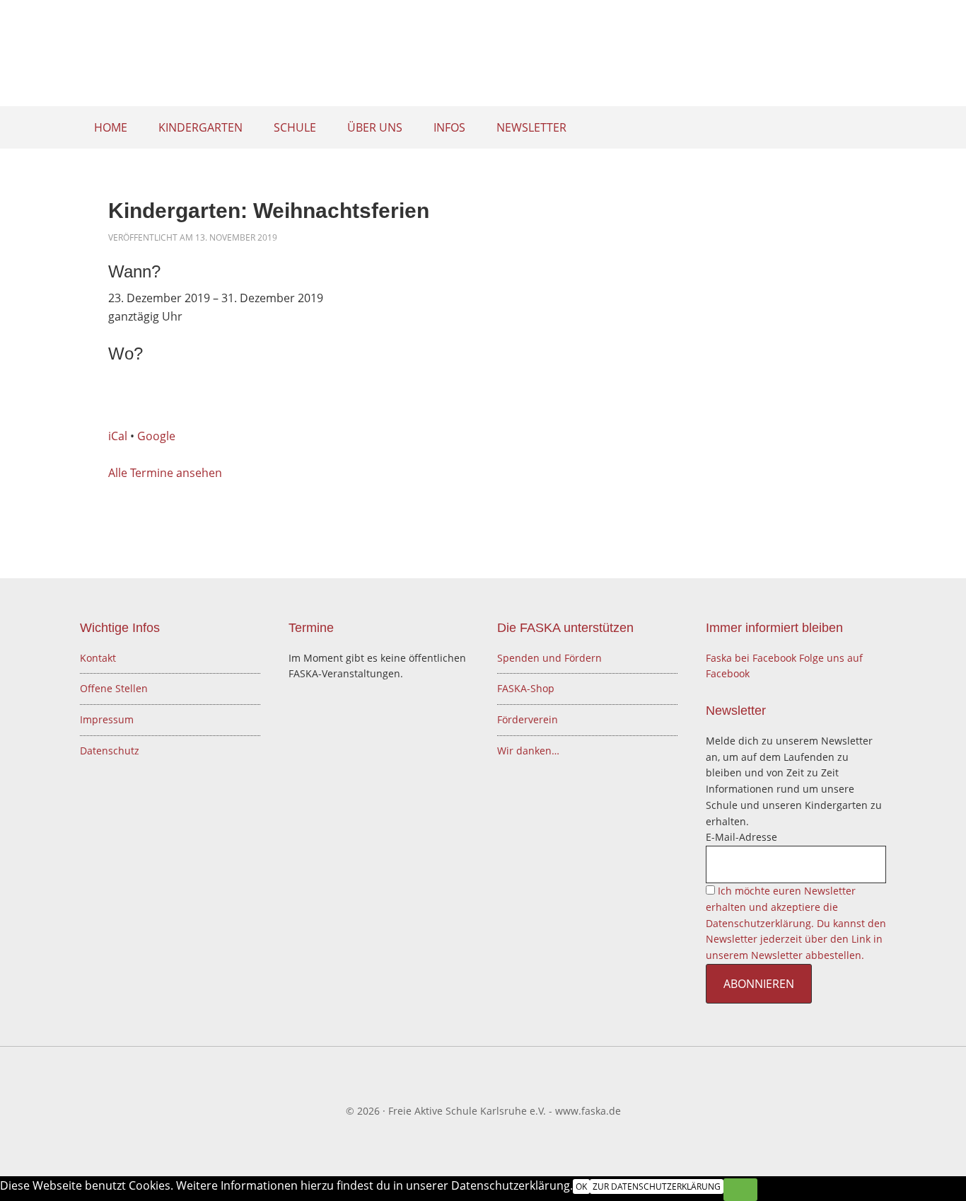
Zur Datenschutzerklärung (657, 1186)
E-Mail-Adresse (741, 837)
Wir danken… (528, 750)
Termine (311, 628)
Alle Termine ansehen (165, 473)
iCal (117, 436)
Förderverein (527, 719)
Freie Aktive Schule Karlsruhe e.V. (483, 56)
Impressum (107, 719)
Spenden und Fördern (549, 658)
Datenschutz (109, 750)
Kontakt (98, 658)
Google (156, 436)
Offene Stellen (114, 688)
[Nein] (740, 1189)
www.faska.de (588, 1110)
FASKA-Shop (525, 688)
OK (581, 1186)
